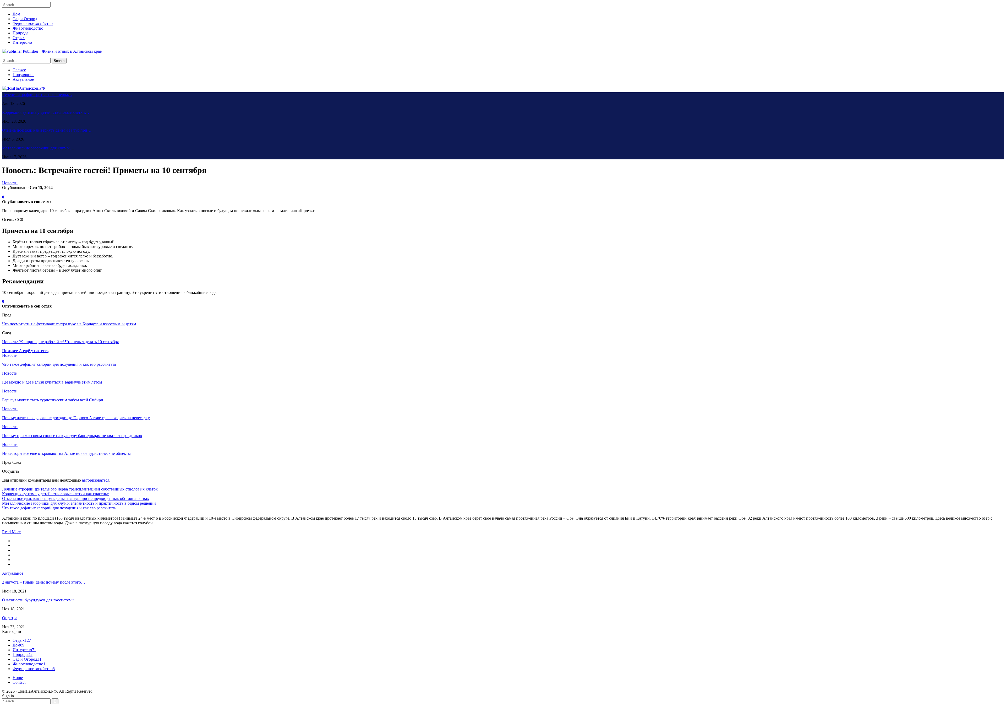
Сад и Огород (25, 19)
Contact (19, 682)
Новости (10, 183)
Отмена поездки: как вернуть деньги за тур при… (46, 130)
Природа (20, 33)
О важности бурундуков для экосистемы (38, 600)
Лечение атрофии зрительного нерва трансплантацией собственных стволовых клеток (80, 489)
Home (18, 677)
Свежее (19, 70)
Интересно (22, 42)
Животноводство (28, 28)
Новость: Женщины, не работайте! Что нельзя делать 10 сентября (60, 341)
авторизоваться (95, 480)
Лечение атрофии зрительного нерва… (37, 94)
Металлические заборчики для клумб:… (38, 148)
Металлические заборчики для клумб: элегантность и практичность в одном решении (79, 503)
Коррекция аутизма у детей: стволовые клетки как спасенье (55, 494)
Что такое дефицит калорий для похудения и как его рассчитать (59, 508)
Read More (11, 532)
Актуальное (23, 79)
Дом (16, 14)
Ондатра (9, 618)
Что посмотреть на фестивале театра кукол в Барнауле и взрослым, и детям (69, 324)
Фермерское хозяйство (33, 23)
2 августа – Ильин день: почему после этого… (43, 582)
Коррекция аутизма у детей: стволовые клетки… (45, 112)
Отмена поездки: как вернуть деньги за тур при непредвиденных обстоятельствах (75, 498)
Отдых (19, 37)
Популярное (23, 74)
